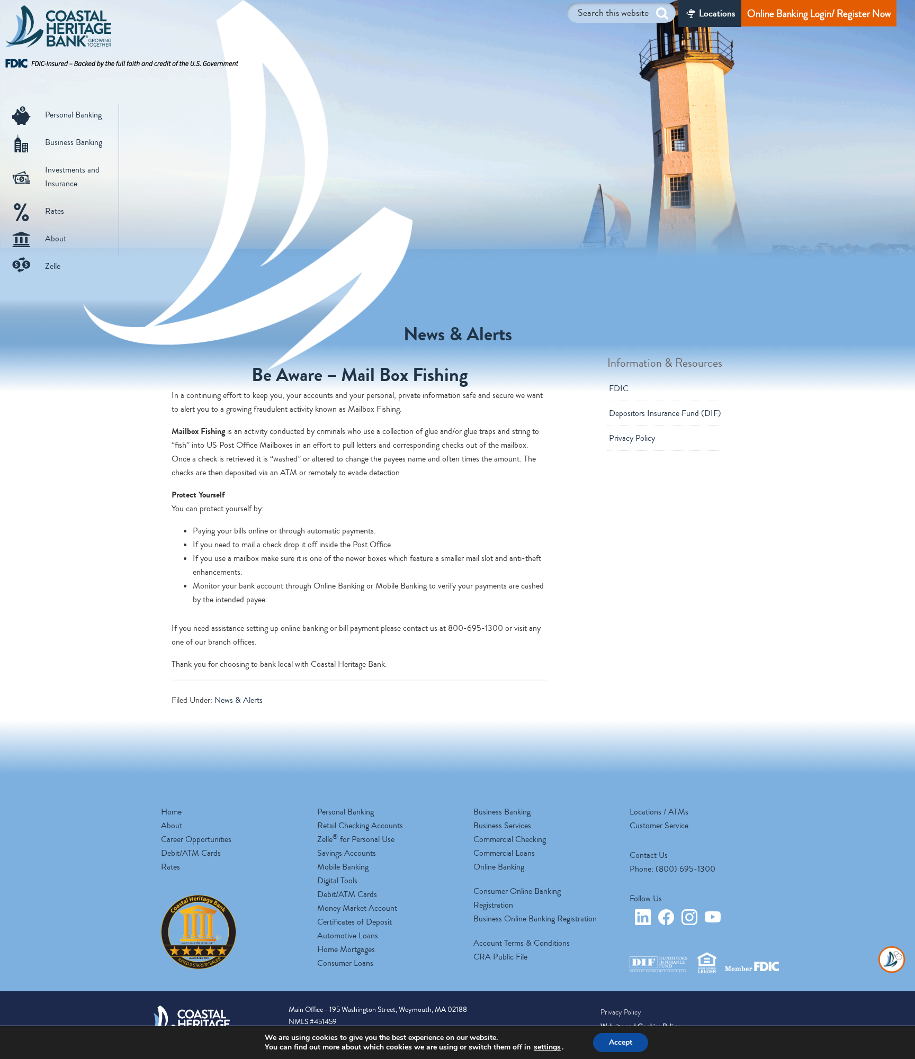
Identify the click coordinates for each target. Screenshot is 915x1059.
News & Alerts (238, 700)
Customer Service (659, 825)
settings (547, 1047)
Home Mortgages (346, 949)
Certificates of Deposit (354, 922)
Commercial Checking (509, 839)
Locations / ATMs (659, 812)
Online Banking (498, 867)
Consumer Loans (345, 963)
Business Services (502, 825)
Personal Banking (73, 115)
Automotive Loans (347, 936)
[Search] (662, 13)
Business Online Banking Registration (535, 919)
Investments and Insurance (72, 176)
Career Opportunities (196, 839)
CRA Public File (500, 957)
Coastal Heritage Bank (58, 29)
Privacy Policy (632, 438)
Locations (717, 13)
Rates (54, 211)
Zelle (52, 266)
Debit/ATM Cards (191, 853)
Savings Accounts (346, 853)
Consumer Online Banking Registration (517, 898)
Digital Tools (337, 880)
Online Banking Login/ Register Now (819, 13)
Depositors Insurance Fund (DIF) (665, 413)
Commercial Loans (504, 853)
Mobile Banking (343, 867)
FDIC (619, 388)
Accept (620, 1042)
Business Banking (73, 142)
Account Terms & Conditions (521, 943)
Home (171, 812)
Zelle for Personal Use (355, 839)
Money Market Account (357, 908)
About (55, 239)
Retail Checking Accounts (360, 825)
